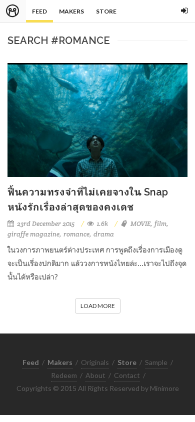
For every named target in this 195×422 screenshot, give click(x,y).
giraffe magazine (34, 234)
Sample (156, 362)
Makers (71, 11)
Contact (127, 375)
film (160, 224)
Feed (39, 11)
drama (104, 234)
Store (106, 11)
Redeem (64, 375)
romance (77, 234)
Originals (95, 362)
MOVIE (140, 224)
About (96, 375)
